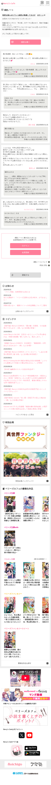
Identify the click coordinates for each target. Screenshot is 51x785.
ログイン (42, 5)
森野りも (40, 15)
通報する (25, 275)
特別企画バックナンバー (25, 481)
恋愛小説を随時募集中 (39, 559)
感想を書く (25, 42)
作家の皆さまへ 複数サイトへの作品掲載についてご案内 (25, 305)
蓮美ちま (32, 168)
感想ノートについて (40, 262)
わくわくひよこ (29, 209)
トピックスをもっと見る (25, 414)
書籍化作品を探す (24, 663)
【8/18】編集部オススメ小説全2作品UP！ (19, 369)
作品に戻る (43, 265)
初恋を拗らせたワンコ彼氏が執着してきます (19, 15)
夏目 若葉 (31, 125)
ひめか (32, 94)
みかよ (32, 64)
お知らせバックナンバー (25, 311)
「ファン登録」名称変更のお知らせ (17, 292)
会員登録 (25, 252)
